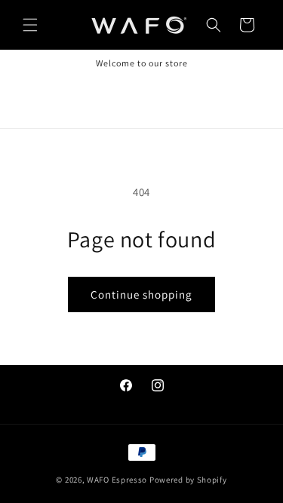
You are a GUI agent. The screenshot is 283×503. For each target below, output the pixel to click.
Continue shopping (141, 294)
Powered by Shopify (188, 479)
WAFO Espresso (117, 479)
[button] (30, 24)
